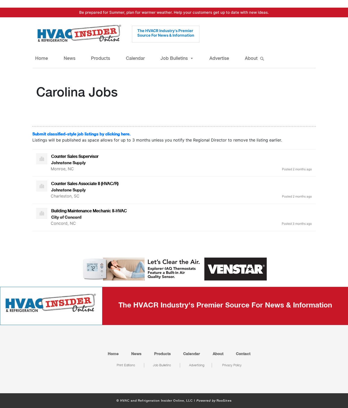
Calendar (135, 58)
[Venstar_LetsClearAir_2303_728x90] (174, 268)
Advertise (219, 58)
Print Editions (126, 365)
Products (100, 58)
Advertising (196, 365)
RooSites (224, 400)
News (69, 58)
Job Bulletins (174, 58)
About (251, 58)
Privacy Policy (232, 365)
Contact (243, 353)
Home (41, 58)
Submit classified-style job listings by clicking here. (81, 133)
